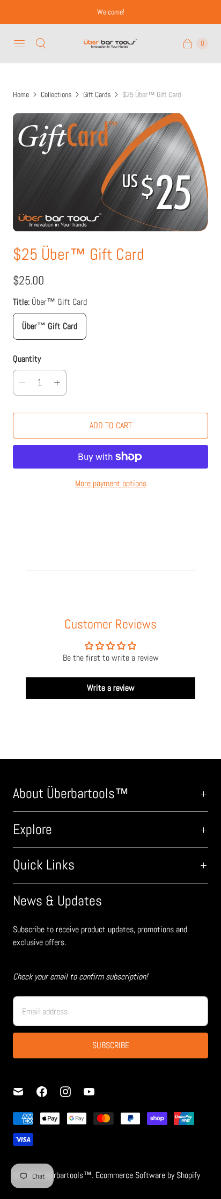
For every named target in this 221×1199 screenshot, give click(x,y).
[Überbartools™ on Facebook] (48, 1091)
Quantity (27, 358)
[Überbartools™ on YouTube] (95, 1091)
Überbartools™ (66, 1175)
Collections (56, 94)
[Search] (40, 43)
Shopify (188, 1175)
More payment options (110, 483)
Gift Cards (96, 94)
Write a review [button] (111, 687)
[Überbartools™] (110, 43)
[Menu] (19, 43)
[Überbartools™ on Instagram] (72, 1091)
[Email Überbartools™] (24, 1091)
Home (21, 94)
